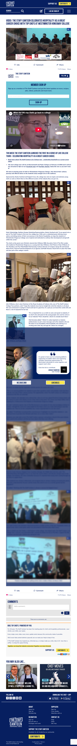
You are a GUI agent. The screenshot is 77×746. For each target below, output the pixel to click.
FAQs (52, 721)
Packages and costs (35, 723)
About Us (31, 709)
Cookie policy (35, 742)
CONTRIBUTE (64, 4)
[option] (21, 676)
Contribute (55, 383)
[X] (13, 698)
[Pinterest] (17, 698)
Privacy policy (38, 743)
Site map (54, 723)
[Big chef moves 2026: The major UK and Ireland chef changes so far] (55, 676)
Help (52, 720)
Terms (42, 742)
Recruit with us (33, 721)
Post (67, 613)
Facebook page (31, 166)
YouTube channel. (44, 166)
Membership (32, 713)
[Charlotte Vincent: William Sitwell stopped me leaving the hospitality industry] (21, 676)
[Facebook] (7, 698)
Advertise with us (56, 713)
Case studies (55, 711)
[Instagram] (10, 698)
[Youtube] (20, 698)
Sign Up (31, 711)
